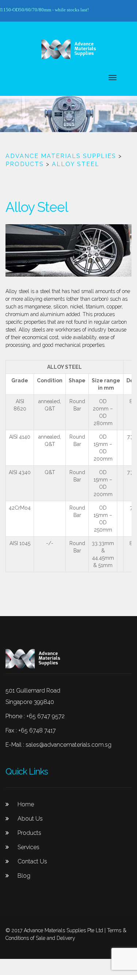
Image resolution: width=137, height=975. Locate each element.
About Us (30, 818)
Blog (24, 875)
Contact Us (32, 861)
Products (29, 832)
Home (26, 804)
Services (28, 847)
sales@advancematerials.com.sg (68, 744)
